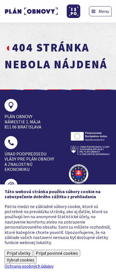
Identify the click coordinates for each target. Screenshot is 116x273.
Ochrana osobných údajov (29, 266)
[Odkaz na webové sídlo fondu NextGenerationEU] (90, 136)
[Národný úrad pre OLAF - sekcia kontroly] (80, 174)
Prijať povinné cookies (57, 253)
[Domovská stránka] (31, 11)
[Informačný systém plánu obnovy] (73, 11)
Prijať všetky (18, 253)
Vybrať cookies (20, 260)
